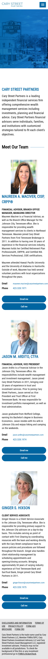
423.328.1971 (19, 288)
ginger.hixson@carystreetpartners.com (29, 582)
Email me (24, 299)
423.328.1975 (19, 587)
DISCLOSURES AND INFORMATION (17, 623)
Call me (24, 306)
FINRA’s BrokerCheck (27, 654)
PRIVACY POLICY (15, 626)
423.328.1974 (19, 439)
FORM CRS (19, 629)
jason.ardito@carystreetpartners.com (28, 435)
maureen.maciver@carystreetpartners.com (30, 283)
